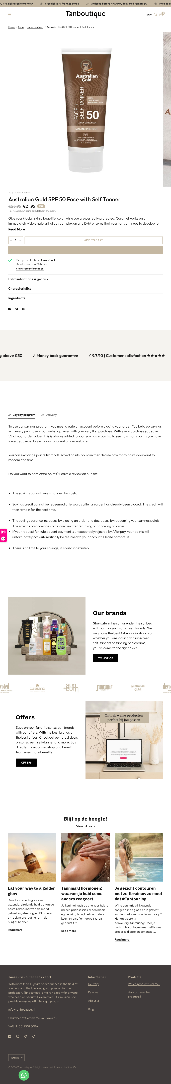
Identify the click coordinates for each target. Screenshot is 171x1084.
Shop (21, 26)
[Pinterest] (28, 1036)
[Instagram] (20, 1036)
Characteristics (19, 288)
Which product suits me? (144, 984)
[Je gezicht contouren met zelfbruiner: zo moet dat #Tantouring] (139, 857)
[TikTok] (36, 1036)
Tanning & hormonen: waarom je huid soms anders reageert (81, 893)
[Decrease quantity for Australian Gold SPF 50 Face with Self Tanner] (11, 240)
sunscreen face (35, 26)
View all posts (85, 826)
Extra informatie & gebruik (28, 279)
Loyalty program (24, 415)
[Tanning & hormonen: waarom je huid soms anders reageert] (85, 857)
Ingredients (16, 298)
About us (94, 1001)
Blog (91, 1009)
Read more (15, 929)
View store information (30, 268)
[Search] (155, 14)
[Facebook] (12, 1036)
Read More (16, 229)
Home (11, 26)
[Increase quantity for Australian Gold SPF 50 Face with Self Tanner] (20, 240)
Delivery (51, 415)
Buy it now (85, 250)
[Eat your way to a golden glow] (32, 857)
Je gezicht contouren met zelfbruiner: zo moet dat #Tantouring (138, 893)
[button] (105, 658)
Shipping (26, 210)
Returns (93, 992)
